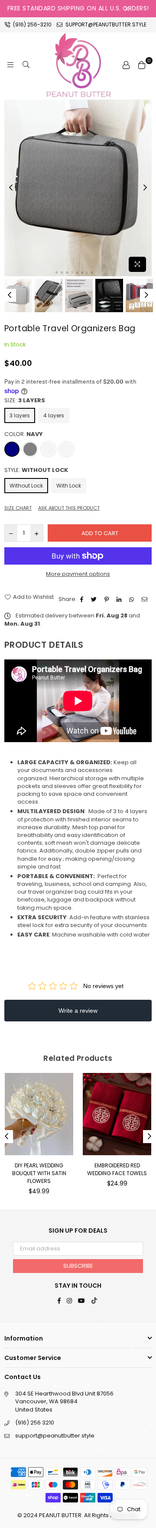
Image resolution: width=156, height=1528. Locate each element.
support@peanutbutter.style (105, 24)
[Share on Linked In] (120, 599)
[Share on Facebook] (82, 599)
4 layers (53, 415)
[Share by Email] (146, 599)
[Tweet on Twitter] (95, 599)
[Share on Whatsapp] (132, 599)
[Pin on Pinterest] (107, 599)
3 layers (20, 415)
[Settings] (126, 64)
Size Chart (18, 508)
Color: (23, 434)
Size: (24, 400)
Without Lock (26, 485)
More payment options (78, 574)
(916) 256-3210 (32, 24)
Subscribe (78, 1266)
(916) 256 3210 (34, 1422)
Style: (36, 470)
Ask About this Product (69, 508)
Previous (10, 187)
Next (145, 187)
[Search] (26, 64)
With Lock (68, 485)
